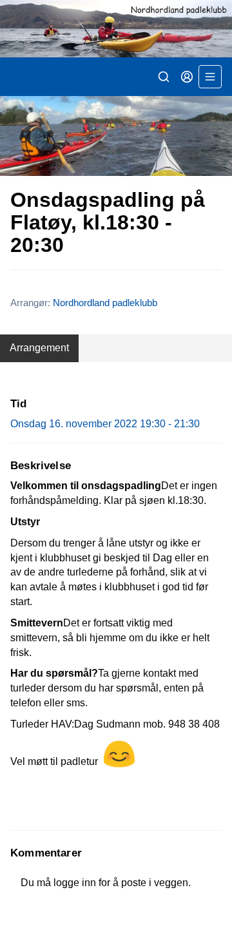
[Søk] (163, 76)
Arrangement (39, 347)
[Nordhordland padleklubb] (116, 28)
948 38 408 (194, 724)
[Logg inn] (186, 76)
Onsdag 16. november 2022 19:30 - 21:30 (105, 423)
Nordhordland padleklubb (105, 302)
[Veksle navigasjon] (210, 76)
